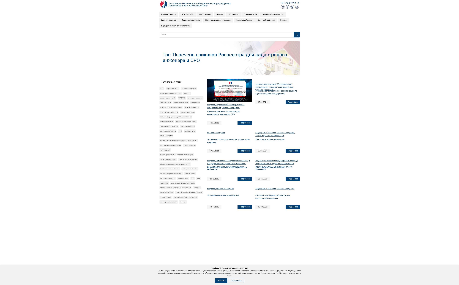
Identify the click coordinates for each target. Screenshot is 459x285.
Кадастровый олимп (244, 20)
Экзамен (219, 14)
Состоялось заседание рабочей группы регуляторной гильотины (272, 196)
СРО (192, 178)
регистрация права (188, 112)
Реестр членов (205, 14)
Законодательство (168, 20)
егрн (198, 178)
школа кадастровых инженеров (183, 183)
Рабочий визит (165, 103)
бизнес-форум (190, 173)
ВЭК (180, 131)
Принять (221, 280)
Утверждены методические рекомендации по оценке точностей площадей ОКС (276, 92)
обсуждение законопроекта (170, 145)
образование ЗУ (172, 88)
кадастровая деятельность (186, 122)
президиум (164, 183)
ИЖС (162, 88)
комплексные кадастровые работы (189, 192)
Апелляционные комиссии (273, 14)
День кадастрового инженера (171, 173)
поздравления (165, 197)
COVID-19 (181, 98)
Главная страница (168, 14)
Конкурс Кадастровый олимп (171, 107)
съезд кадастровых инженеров (185, 197)
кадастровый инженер (168, 202)
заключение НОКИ (188, 126)
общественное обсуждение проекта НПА (175, 164)
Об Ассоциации (187, 14)
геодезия (197, 188)
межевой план (183, 178)
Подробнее (245, 123)
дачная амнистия (166, 136)
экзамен (183, 202)
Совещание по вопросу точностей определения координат (228, 140)
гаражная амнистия (181, 103)
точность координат (189, 88)
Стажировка (233, 14)
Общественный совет (168, 159)
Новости (283, 20)
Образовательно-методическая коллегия (175, 188)
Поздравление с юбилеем (169, 169)
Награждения (165, 150)
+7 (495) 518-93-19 (290, 3)
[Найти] (297, 35)
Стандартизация (250, 14)
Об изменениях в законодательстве (223, 195)
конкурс (187, 93)
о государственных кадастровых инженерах (176, 155)
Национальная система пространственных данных (178, 140)
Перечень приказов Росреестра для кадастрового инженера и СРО (223, 112)
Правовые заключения (191, 20)
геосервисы (195, 103)
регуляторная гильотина (188, 159)
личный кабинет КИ (192, 107)
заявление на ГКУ (166, 122)
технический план (166, 192)
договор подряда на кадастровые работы (176, 117)
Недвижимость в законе (169, 126)
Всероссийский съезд (266, 20)
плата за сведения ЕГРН (169, 112)
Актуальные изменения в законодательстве (227, 167)
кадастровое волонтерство (170, 93)
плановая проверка (195, 98)
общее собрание (190, 145)
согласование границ (168, 131)
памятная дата (189, 131)
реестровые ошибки (189, 169)
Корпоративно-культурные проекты (175, 26)
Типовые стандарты (167, 178)
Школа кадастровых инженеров (218, 20)
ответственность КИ (167, 98)
